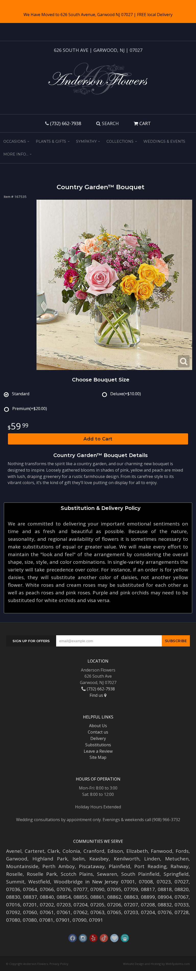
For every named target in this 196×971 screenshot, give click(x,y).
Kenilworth (126, 858)
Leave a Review (98, 751)
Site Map (98, 757)
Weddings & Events (164, 141)
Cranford (93, 851)
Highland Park (50, 858)
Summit (15, 881)
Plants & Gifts (51, 141)
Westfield (39, 881)
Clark (53, 851)
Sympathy (86, 141)
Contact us (98, 732)
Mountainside (22, 866)
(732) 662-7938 (65, 123)
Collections (119, 141)
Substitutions (98, 745)
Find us (97, 695)
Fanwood (161, 851)
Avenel (13, 851)
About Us (98, 725)
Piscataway (92, 866)
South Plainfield (140, 874)
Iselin (78, 858)
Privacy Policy (59, 964)
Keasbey (99, 858)
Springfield (176, 874)
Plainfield (119, 866)
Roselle (14, 874)
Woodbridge (68, 881)
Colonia (71, 851)
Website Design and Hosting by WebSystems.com (156, 964)
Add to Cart (98, 439)
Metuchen (177, 858)
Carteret (34, 851)
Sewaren (107, 874)
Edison (115, 851)
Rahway (179, 866)
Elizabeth (137, 851)
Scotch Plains (77, 874)
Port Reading (150, 866)
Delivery (98, 738)
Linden (152, 858)
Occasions (14, 141)
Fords (182, 851)
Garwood (16, 858)
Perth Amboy (58, 866)
